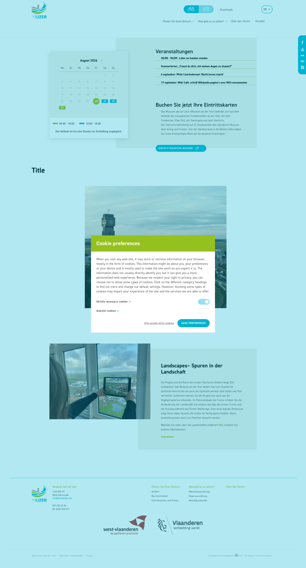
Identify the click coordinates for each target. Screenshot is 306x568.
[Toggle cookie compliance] (204, 311)
